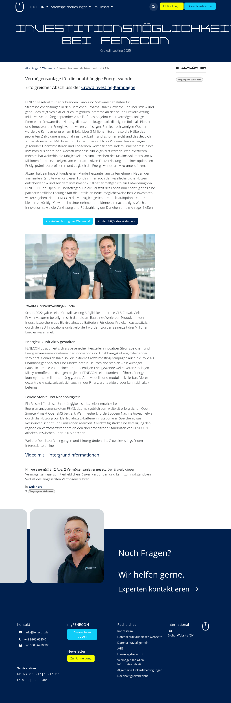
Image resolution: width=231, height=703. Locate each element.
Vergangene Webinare (41, 491)
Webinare (48, 68)
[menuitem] (39, 7)
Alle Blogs (31, 68)
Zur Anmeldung (80, 658)
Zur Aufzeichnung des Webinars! (68, 221)
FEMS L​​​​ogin (171, 6)
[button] (153, 7)
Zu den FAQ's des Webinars (116, 221)
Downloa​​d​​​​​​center (200, 6)
